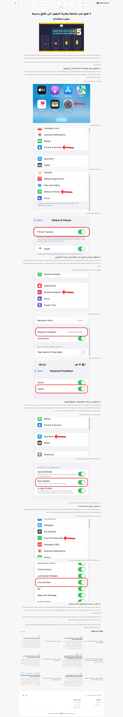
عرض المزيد (22, 631)
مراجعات (62, 3)
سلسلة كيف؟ (76, 3)
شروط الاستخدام (38, 3)
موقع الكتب (98, 702)
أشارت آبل (96, 263)
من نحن (56, 3)
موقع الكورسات (97, 705)
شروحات (68, 3)
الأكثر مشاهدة (37, 673)
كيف (61, 7)
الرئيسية (83, 3)
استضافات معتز (77, 702)
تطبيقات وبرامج (29, 673)
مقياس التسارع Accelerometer (67, 71)
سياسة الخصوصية (48, 3)
